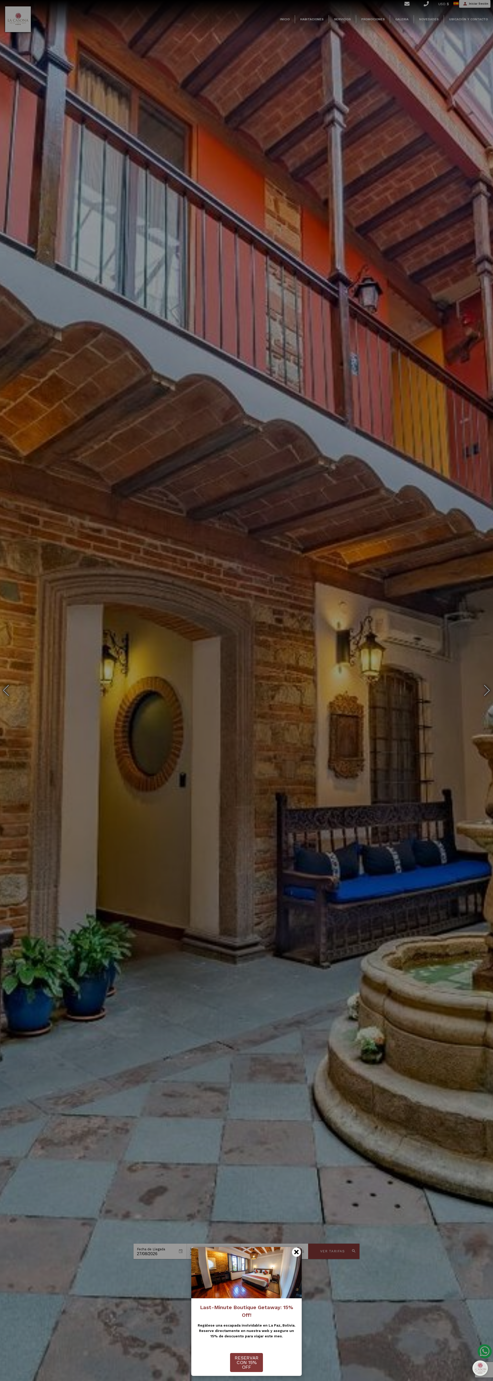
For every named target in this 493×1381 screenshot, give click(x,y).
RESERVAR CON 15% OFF (247, 1362)
